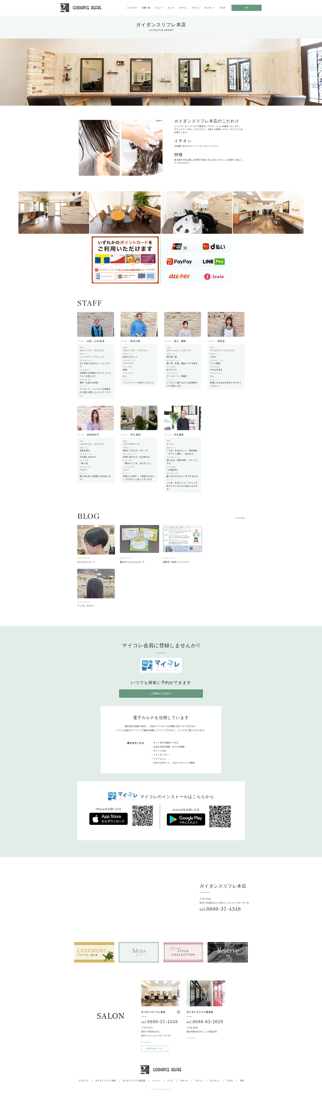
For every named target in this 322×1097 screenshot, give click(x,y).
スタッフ (195, 8)
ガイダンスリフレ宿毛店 (134, 1081)
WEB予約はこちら (154, 1049)
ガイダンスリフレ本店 (105, 1081)
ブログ (222, 8)
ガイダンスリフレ (80, 7)
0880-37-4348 (220, 909)
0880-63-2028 (204, 1022)
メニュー (159, 8)
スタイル (182, 8)
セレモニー (209, 8)
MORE (241, 518)
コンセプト (132, 8)
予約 (247, 8)
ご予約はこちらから (161, 693)
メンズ (171, 8)
